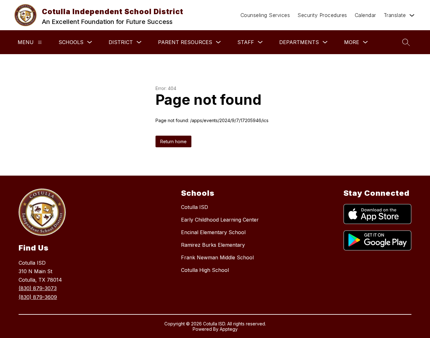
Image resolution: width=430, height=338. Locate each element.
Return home (173, 141)
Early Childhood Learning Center (220, 220)
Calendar (365, 15)
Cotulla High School (205, 270)
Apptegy (229, 329)
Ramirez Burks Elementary (213, 245)
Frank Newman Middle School (217, 257)
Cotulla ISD (194, 207)
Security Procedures (322, 15)
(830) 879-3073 (38, 288)
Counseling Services (265, 15)
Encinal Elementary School (213, 232)
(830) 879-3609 (38, 297)
